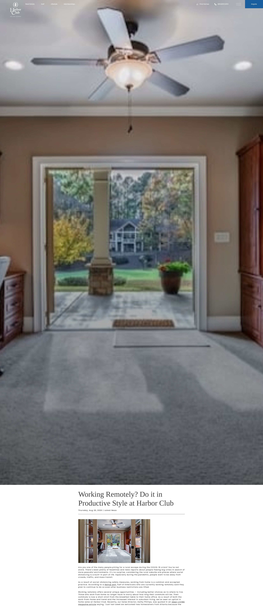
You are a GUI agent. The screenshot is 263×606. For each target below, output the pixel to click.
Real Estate (30, 4)
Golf (42, 4)
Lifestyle (54, 4)
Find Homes (204, 4)
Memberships (69, 4)
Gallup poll (110, 584)
